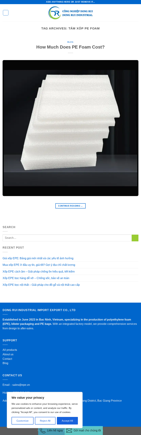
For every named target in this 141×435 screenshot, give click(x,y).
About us (8, 354)
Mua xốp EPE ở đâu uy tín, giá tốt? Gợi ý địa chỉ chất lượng (39, 264)
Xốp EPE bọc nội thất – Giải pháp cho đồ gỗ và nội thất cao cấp (41, 284)
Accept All (67, 420)
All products (10, 349)
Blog (70, 42)
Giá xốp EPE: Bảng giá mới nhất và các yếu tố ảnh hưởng (38, 258)
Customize (23, 420)
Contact (7, 358)
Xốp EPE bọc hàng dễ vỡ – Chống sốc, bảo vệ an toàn (36, 278)
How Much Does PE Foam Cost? (70, 47)
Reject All (45, 420)
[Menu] (5, 12)
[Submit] (135, 238)
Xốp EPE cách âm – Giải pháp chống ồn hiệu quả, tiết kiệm (39, 271)
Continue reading (70, 206)
